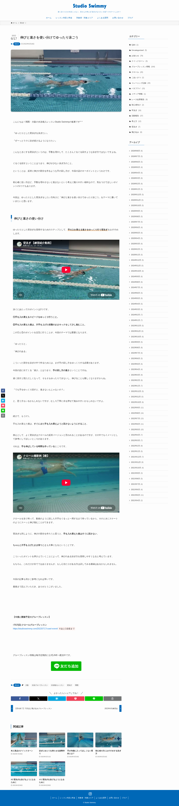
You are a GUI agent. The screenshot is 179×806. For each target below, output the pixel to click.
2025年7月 (137, 222)
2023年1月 (137, 386)
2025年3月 (137, 244)
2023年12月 (137, 326)
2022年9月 (137, 407)
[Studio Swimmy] (89, 6)
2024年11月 (137, 266)
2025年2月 (137, 249)
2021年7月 (137, 484)
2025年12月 (137, 194)
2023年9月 (137, 342)
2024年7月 (137, 287)
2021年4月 (137, 500)
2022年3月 (137, 440)
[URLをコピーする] (112, 698)
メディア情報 (139, 94)
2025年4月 (137, 238)
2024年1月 (137, 320)
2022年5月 (137, 429)
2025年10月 (137, 205)
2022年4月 (137, 435)
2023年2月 (137, 380)
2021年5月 (137, 495)
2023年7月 (137, 353)
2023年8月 (137, 347)
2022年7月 (137, 418)
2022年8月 (137, 413)
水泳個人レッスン (57, 685)
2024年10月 (137, 271)
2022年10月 (137, 402)
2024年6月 (137, 293)
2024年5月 (137, 298)
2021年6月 (137, 489)
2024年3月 (137, 309)
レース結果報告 (140, 99)
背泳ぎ (17, 44)
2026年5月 (137, 167)
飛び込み (137, 132)
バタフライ (138, 88)
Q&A (135, 45)
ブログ (124, 798)
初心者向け (138, 105)
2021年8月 (137, 479)
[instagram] (89, 793)
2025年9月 (137, 211)
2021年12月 (137, 457)
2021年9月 (137, 473)
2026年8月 (137, 151)
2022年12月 (137, 391)
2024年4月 (137, 304)
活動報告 (137, 116)
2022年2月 (137, 446)
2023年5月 (137, 364)
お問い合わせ (114, 798)
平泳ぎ (136, 110)
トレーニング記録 (141, 83)
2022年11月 (137, 397)
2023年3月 (137, 375)
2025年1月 (137, 255)
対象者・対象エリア (85, 798)
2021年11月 (137, 462)
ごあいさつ (138, 77)
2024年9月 (137, 276)
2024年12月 (137, 260)
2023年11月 (137, 331)
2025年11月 (137, 200)
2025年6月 (137, 227)
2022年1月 (137, 451)
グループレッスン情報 (143, 67)
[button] (20, 698)
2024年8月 (137, 282)
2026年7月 (137, 156)
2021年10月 (137, 468)
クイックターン (140, 61)
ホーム (54, 798)
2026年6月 (137, 162)
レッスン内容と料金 (67, 798)
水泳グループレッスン (40, 685)
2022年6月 (137, 424)
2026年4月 (137, 173)
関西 (76, 685)
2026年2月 (137, 184)
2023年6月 (137, 358)
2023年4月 (137, 369)
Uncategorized (139, 50)
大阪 (27, 685)
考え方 (136, 121)
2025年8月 (137, 216)
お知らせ (137, 56)
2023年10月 (137, 337)
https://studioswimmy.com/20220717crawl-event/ (35, 629)
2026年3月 (137, 178)
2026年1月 (137, 189)
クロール (137, 72)
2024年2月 (137, 315)
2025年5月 (137, 233)
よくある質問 (101, 798)
